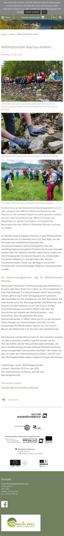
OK (44, 12)
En (54, 17)
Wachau (4, 34)
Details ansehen (32, 12)
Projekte (12, 34)
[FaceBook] (4, 505)
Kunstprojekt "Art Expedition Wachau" (20, 388)
